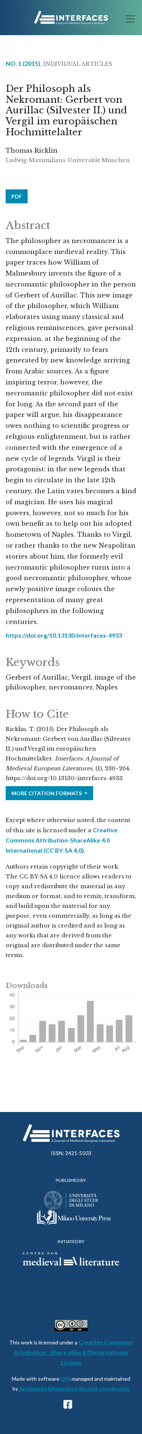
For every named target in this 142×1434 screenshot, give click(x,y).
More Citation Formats (47, 793)
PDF (16, 196)
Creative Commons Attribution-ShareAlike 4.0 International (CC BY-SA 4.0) (61, 840)
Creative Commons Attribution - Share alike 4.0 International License (73, 1352)
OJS (65, 1378)
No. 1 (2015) (23, 63)
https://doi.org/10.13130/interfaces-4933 (64, 635)
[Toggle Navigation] (128, 18)
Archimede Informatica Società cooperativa (74, 1388)
